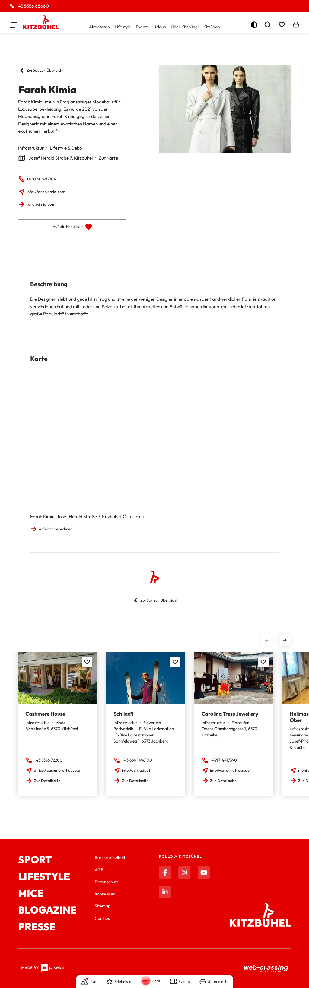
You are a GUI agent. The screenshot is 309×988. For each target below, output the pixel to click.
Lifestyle (123, 27)
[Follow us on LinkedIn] (165, 892)
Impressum (105, 894)
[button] (13, 25)
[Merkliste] (282, 25)
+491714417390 (223, 760)
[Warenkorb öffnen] (296, 25)
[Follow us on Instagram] (184, 872)
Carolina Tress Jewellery (230, 714)
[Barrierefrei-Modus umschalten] (254, 25)
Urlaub (159, 27)
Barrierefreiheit (110, 857)
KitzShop (211, 27)
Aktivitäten (99, 27)
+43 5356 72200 (48, 760)
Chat (156, 980)
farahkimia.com (41, 204)
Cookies (102, 918)
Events (142, 27)
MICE (30, 894)
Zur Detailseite (47, 780)
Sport (35, 860)
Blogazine (47, 910)
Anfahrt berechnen (55, 529)
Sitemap (102, 906)
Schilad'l (123, 714)
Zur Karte (108, 158)
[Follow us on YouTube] (204, 872)
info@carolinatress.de (230, 770)
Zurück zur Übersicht (45, 70)
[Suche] (267, 25)
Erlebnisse (122, 981)
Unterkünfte (218, 981)
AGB (99, 869)
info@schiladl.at (136, 770)
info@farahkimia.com (46, 191)
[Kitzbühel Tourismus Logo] (41, 22)
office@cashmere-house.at (58, 770)
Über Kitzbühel (185, 27)
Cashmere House (45, 714)
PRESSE (37, 927)
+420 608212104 (41, 178)
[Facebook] (165, 872)
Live (92, 981)
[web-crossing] (266, 968)
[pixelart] (44, 968)
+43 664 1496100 (137, 760)
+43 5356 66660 (32, 6)
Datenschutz (106, 882)
